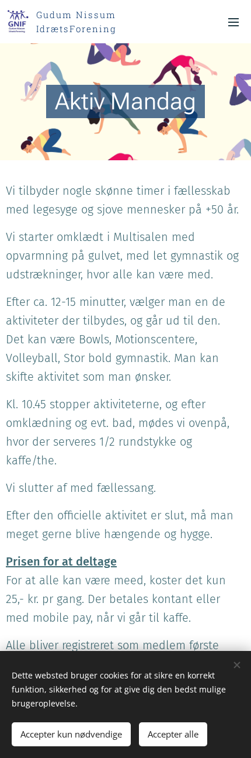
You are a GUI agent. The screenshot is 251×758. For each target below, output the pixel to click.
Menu (233, 21)
